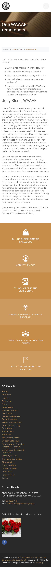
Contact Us (7, 471)
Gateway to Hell (9, 456)
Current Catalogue (10, 441)
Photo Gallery (8, 462)
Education (6, 401)
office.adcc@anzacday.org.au (21, 503)
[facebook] (4, 542)
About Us (6, 395)
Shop (4, 404)
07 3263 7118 (11, 501)
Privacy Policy (8, 475)
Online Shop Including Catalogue (25, 240)
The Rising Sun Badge (12, 459)
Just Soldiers (7, 431)
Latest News (7, 407)
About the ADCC (25, 265)
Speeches (6, 434)
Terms (5, 478)
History (5, 398)
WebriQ (39, 562)
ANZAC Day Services (11, 422)
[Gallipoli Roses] (11, 527)
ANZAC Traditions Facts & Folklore (25, 367)
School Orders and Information (25, 289)
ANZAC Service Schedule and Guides (26, 341)
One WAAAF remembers (24, 49)
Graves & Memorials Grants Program (25, 315)
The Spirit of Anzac (10, 438)
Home (6, 49)
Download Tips (9, 465)
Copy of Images (9, 468)
